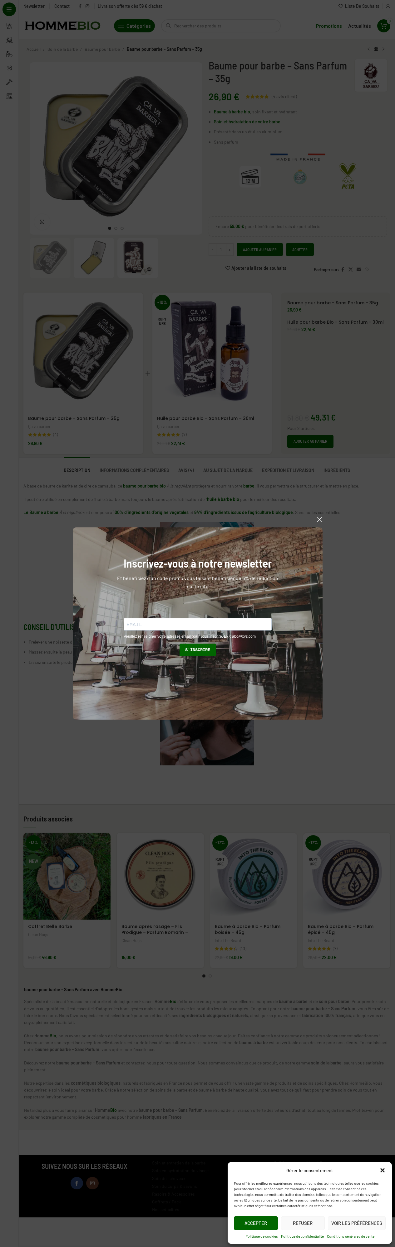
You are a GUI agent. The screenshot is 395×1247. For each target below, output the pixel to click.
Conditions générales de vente (350, 1236)
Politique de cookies (261, 1236)
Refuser (303, 1223)
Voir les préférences (356, 1223)
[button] (382, 1170)
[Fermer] (319, 519)
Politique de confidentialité (302, 1236)
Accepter (255, 1223)
